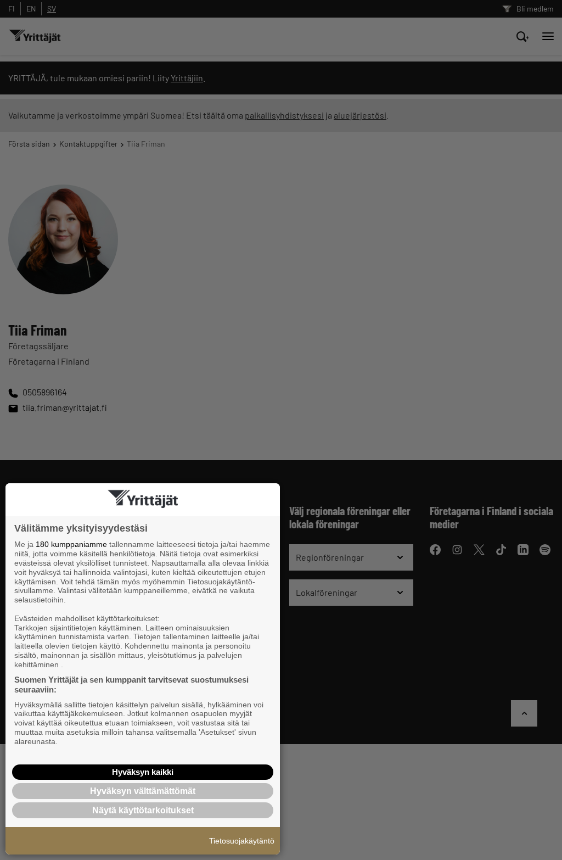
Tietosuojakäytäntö (241, 840)
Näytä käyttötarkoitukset (143, 810)
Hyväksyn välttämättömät (142, 791)
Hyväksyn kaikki (142, 772)
